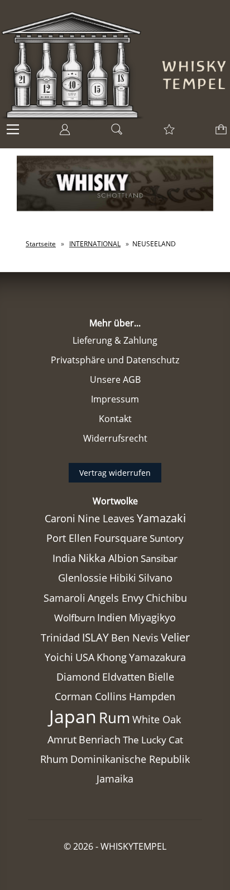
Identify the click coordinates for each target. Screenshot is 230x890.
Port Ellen (69, 538)
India (64, 558)
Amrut (61, 739)
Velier (175, 637)
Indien (112, 617)
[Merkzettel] (166, 133)
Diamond (78, 676)
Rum (114, 718)
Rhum (54, 759)
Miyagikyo (152, 617)
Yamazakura (157, 657)
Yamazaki (161, 518)
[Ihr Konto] (61, 133)
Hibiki (122, 577)
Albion (123, 558)
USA (84, 657)
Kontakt (115, 419)
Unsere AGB (115, 379)
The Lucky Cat (153, 739)
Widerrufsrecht (115, 438)
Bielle (161, 676)
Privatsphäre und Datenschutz (115, 360)
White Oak (156, 719)
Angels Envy (115, 598)
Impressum (115, 399)
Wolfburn (74, 617)
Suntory (167, 538)
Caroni (60, 518)
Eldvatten (124, 676)
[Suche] (113, 133)
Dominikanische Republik (130, 759)
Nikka (92, 557)
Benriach (100, 739)
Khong (112, 657)
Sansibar (159, 558)
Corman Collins (91, 696)
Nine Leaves (106, 518)
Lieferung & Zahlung (115, 340)
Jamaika (115, 778)
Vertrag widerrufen (115, 472)
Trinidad (60, 637)
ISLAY (95, 637)
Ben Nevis (135, 637)
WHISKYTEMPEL (133, 846)
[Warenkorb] (219, 133)
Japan (73, 716)
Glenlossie (82, 577)
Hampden (152, 696)
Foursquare (120, 538)
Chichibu (166, 598)
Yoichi (59, 657)
